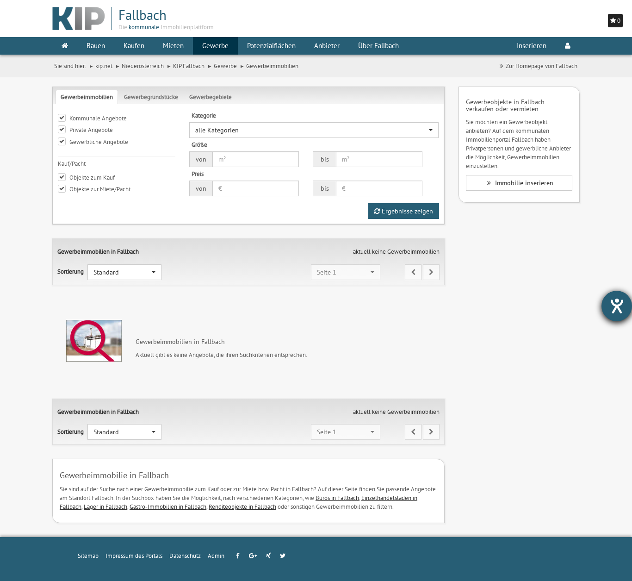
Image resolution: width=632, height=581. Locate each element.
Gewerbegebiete (210, 97)
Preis (198, 173)
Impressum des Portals (133, 555)
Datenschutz (185, 555)
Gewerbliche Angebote (98, 141)
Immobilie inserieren (523, 183)
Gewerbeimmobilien (87, 97)
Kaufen (134, 45)
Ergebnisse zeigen (406, 211)
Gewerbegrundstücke (151, 97)
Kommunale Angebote (98, 118)
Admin (216, 555)
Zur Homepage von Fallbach (541, 66)
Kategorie (204, 115)
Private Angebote (91, 129)
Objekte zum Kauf (92, 177)
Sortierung (70, 271)
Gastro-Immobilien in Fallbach (168, 506)
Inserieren (531, 45)
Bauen (96, 45)
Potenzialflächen (271, 45)
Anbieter (327, 45)
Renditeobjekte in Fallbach (242, 506)
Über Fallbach (378, 45)
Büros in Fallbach (337, 498)
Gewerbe (215, 45)
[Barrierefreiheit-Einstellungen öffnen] (616, 306)
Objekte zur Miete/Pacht (99, 189)
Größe (199, 144)
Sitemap (88, 555)
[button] (314, 130)
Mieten (173, 45)
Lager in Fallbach (105, 506)
